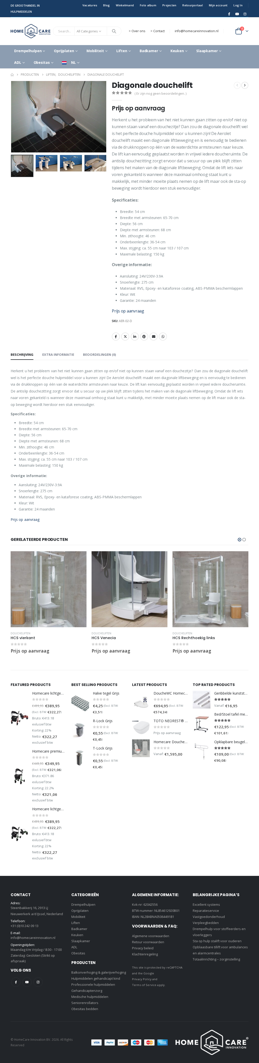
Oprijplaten (64, 50)
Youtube (27, 982)
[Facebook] (229, 14)
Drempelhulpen (27, 50)
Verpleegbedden (206, 922)
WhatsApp (163, 336)
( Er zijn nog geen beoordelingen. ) (160, 93)
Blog (106, 5)
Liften (121, 50)
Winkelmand (125, 5)
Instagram (38, 982)
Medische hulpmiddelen (89, 996)
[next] (244, 85)
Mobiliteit (95, 50)
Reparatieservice (206, 910)
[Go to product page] (49, 589)
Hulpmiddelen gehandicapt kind (95, 978)
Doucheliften (20, 633)
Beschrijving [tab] (22, 354)
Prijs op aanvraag (128, 311)
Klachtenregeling (145, 954)
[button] (12, 117)
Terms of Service (144, 985)
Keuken (177, 50)
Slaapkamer (207, 50)
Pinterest (144, 336)
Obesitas (42, 62)
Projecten (169, 5)
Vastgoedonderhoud (209, 916)
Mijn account (218, 5)
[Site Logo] (30, 31)
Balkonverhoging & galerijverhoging (98, 972)
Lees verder (78, 559)
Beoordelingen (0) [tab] (99, 354)
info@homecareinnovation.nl (197, 31)
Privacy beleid (143, 948)
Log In (238, 5)
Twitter (125, 336)
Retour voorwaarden (148, 942)
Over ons (138, 31)
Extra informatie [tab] (58, 354)
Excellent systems (206, 904)
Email (153, 336)
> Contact (157, 31)
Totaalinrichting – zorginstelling (216, 959)
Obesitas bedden (84, 1009)
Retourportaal (192, 5)
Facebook (116, 336)
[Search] (114, 31)
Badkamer (149, 50)
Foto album (148, 5)
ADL (17, 62)
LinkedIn (135, 336)
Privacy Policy (142, 979)
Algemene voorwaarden (150, 936)
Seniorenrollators (84, 1002)
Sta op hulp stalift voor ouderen (217, 941)
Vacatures (89, 5)
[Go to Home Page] (12, 75)
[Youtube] (237, 14)
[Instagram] (245, 14)
